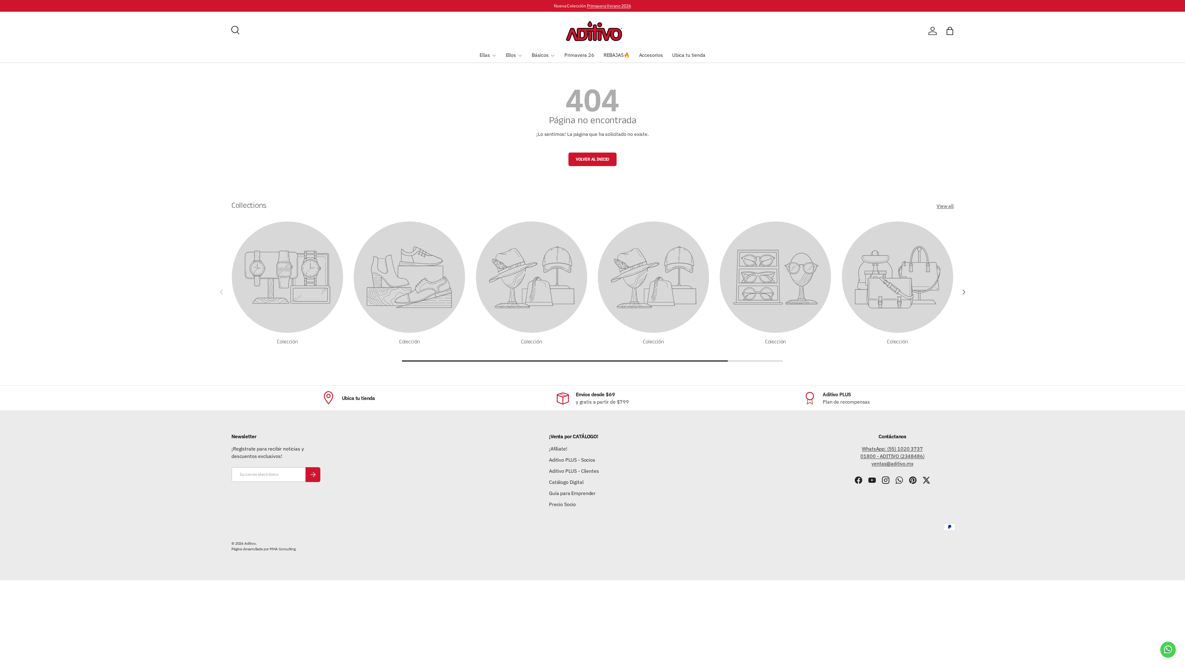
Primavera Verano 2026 (609, 6)
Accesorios (651, 55)
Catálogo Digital (566, 482)
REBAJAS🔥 (617, 55)
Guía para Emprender (572, 493)
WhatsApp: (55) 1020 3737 (892, 449)
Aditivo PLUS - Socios (572, 460)
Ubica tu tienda (688, 55)
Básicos (540, 55)
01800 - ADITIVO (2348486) (892, 456)
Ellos (511, 55)
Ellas (485, 55)
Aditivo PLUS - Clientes (574, 471)
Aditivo (250, 543)
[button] (950, 31)
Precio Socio (562, 504)
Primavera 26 (579, 55)
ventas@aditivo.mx (892, 463)
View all (945, 206)
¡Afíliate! (558, 449)
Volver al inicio (592, 159)
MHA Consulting (283, 549)
